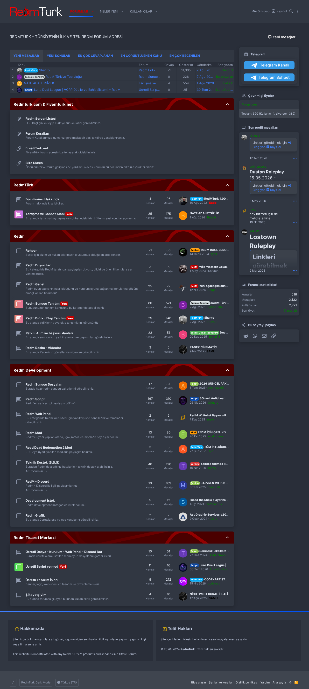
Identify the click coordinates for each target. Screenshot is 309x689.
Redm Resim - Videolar (43, 348)
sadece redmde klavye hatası (216, 464)
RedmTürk (23, 185)
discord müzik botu (76, 613)
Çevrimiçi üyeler (261, 96)
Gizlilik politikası (247, 682)
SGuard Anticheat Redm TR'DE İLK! (220, 398)
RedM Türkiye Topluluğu (64, 77)
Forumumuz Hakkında (42, 199)
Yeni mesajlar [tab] (26, 56)
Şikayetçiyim (36, 595)
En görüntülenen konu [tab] (141, 56)
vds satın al (34, 613)
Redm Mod (34, 433)
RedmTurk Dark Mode (35, 682)
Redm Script (35, 399)
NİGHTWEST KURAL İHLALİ (209, 594)
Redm (19, 236)
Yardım (265, 682)
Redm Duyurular (38, 265)
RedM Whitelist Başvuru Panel (211, 415)
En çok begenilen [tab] (184, 56)
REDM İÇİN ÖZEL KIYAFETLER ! (215, 432)
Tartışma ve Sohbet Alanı (157, 83)
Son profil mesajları (263, 127)
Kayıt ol (275, 147)
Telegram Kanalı (274, 65)
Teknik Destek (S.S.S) (42, 462)
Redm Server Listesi (41, 118)
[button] (92, 11)
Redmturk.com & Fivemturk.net (43, 104)
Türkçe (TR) (68, 682)
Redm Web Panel (38, 414)
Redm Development (32, 370)
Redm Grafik (35, 515)
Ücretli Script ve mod (154, 90)
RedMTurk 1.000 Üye (212, 198)
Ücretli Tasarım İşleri (42, 580)
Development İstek (40, 500)
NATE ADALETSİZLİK (39, 83)
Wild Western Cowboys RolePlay (218, 267)
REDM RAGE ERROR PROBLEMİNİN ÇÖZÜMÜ (227, 250)
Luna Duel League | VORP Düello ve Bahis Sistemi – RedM (77, 90)
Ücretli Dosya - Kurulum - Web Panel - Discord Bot (64, 552)
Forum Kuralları (37, 133)
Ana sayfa (279, 682)
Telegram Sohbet (274, 77)
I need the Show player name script (214, 500)
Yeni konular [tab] (58, 56)
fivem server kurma (13, 613)
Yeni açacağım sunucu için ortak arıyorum (224, 286)
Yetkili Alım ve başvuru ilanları (49, 333)
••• (295, 158)
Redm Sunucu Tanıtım (155, 77)
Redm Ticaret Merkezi (35, 537)
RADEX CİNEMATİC (203, 347)
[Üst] (290, 682)
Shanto (44, 70)
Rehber (31, 250)
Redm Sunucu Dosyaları (44, 384)
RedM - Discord (37, 481)
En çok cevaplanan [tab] (95, 56)
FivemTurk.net (37, 148)
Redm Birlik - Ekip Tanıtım (157, 70)
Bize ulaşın (198, 682)
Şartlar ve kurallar (221, 682)
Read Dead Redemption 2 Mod (49, 447)
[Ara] (291, 11)
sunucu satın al (52, 613)
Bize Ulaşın (34, 163)
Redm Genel (35, 284)
